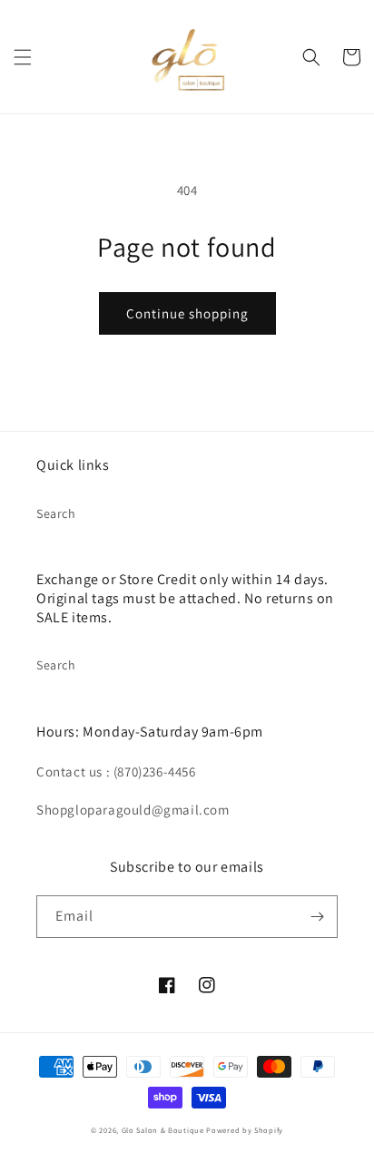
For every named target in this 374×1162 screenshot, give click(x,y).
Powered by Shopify (244, 1130)
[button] (23, 57)
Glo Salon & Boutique (163, 1130)
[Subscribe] (317, 916)
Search (56, 513)
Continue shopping (187, 313)
